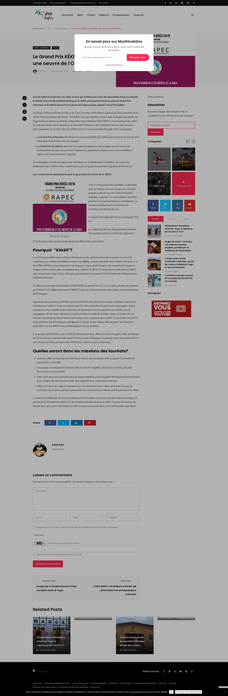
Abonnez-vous (138, 57)
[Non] (224, 692)
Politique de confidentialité (188, 692)
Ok (171, 692)
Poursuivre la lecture (114, 65)
